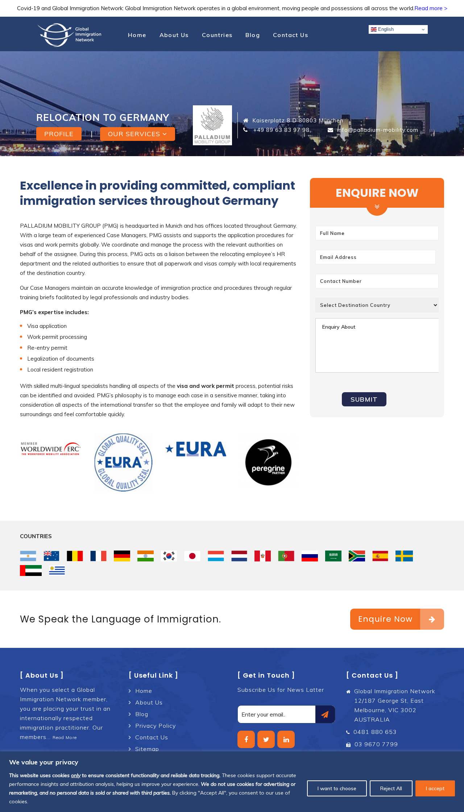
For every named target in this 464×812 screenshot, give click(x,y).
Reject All (391, 788)
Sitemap (147, 748)
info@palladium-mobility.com (377, 129)
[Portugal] (286, 556)
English (385, 29)
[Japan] (192, 556)
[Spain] (380, 556)
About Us (174, 34)
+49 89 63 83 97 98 (281, 129)
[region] (232, 781)
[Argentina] (28, 556)
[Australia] (52, 556)
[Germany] (122, 556)
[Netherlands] (239, 556)
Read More (65, 737)
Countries (217, 34)
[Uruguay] (57, 570)
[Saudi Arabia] (333, 556)
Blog (252, 34)
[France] (98, 556)
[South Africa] (357, 556)
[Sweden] (404, 556)
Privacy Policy (155, 725)
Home (137, 34)
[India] (145, 556)
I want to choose (337, 788)
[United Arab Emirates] (31, 570)
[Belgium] (75, 556)
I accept (435, 788)
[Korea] (169, 556)
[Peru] (262, 556)
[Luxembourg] (216, 556)
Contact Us (290, 34)
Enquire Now (385, 619)
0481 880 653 (375, 731)
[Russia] (310, 556)
